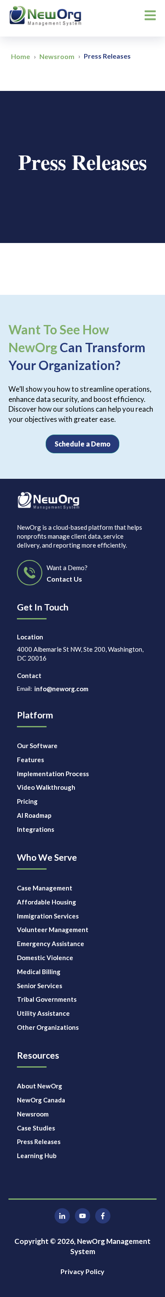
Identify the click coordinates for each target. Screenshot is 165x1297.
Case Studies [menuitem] (36, 1128)
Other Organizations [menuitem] (48, 1027)
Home (20, 56)
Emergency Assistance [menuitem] (50, 943)
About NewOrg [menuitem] (39, 1086)
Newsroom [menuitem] (33, 1114)
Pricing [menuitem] (27, 801)
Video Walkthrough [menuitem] (46, 787)
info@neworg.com (61, 688)
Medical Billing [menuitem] (38, 971)
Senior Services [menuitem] (39, 985)
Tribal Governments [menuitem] (47, 999)
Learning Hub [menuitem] (37, 1155)
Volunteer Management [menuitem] (52, 929)
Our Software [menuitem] (37, 745)
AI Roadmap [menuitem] (34, 815)
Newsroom (56, 56)
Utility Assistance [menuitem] (43, 1013)
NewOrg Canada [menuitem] (41, 1100)
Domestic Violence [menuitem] (45, 957)
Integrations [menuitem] (35, 829)
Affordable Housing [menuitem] (46, 902)
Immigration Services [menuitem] (48, 916)
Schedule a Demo (82, 444)
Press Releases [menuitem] (38, 1141)
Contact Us (64, 579)
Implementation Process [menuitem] (53, 773)
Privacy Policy (82, 1271)
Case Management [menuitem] (44, 888)
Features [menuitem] (30, 759)
